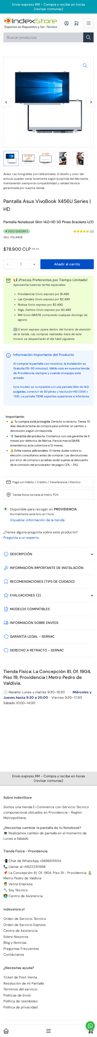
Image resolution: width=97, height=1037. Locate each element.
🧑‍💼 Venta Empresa (17, 884)
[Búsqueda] (88, 37)
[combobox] (48, 37)
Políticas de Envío (17, 995)
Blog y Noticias (15, 942)
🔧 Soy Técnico (15, 890)
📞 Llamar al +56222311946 (24, 866)
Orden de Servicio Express (24, 925)
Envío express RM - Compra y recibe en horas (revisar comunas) (48, 6)
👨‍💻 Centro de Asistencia (23, 896)
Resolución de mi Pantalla (23, 983)
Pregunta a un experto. (21, 537)
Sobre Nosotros (15, 937)
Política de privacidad (20, 1007)
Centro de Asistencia (20, 930)
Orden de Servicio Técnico (24, 918)
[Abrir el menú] (89, 23)
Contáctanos (13, 954)
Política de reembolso (20, 1001)
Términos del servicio (20, 989)
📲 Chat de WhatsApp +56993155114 (32, 861)
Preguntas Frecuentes (21, 948)
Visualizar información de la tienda (37, 520)
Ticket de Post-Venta (20, 977)
